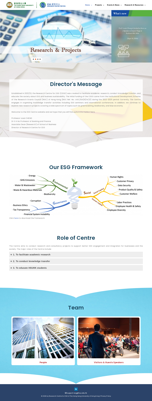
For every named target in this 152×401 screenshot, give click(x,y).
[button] (55, 36)
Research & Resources (134, 5)
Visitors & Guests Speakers (109, 362)
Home (87, 5)
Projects (98, 5)
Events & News (113, 5)
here (16, 218)
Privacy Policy (106, 396)
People (43, 362)
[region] (55, 36)
